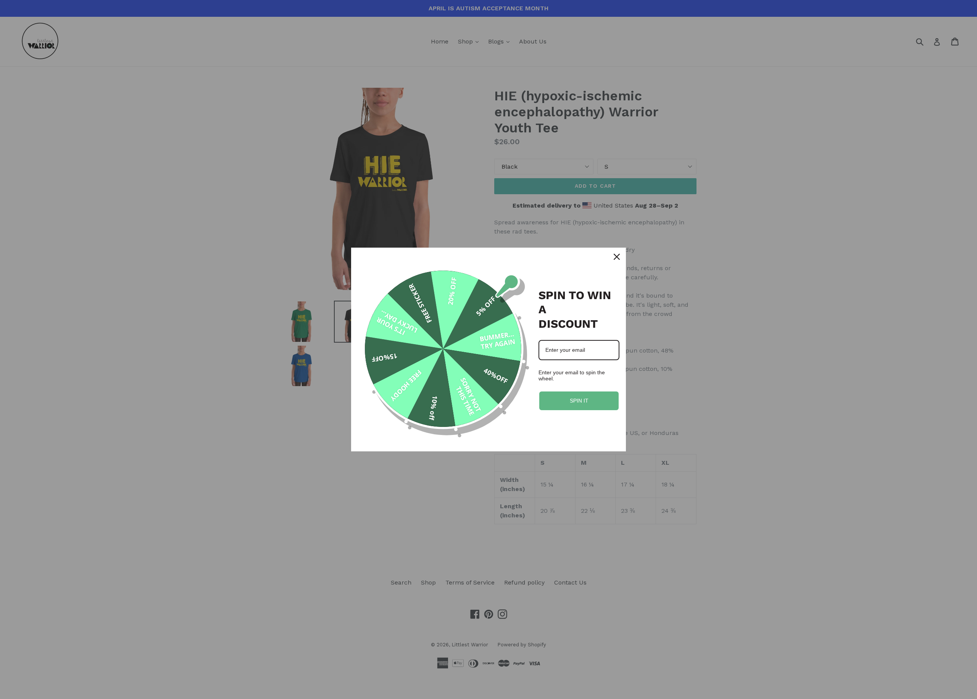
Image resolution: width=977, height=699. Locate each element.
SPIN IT (579, 401)
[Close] (617, 257)
